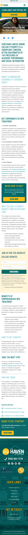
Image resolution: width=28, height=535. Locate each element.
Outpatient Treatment (14, 487)
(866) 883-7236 (14, 0)
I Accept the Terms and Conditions (14, 287)
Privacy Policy (14, 496)
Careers (14, 502)
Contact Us (14, 493)
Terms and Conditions (14, 499)
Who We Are (14, 490)
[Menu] (24, 5)
